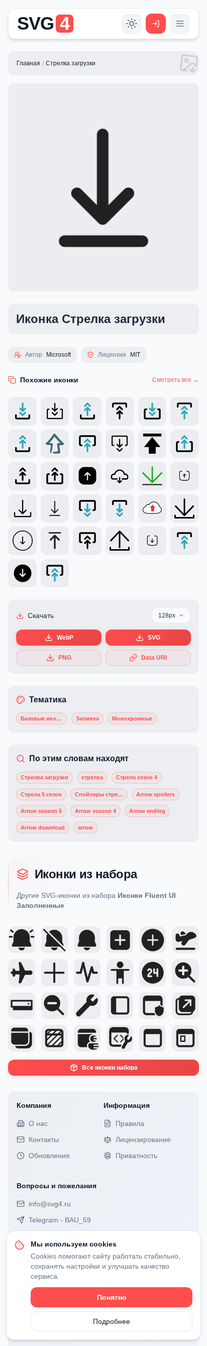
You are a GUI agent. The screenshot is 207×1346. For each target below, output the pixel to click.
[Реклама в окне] (185, 1038)
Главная (28, 63)
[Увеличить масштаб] (185, 972)
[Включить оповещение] (21, 939)
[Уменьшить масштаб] (54, 1005)
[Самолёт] (21, 972)
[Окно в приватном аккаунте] (87, 1038)
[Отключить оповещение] (54, 939)
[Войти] (156, 24)
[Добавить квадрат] (120, 939)
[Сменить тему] (132, 24)
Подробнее (111, 1321)
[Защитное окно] (152, 1005)
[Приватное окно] (54, 1038)
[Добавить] (54, 972)
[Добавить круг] (152, 939)
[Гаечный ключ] (87, 1005)
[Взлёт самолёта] (185, 939)
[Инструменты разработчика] (120, 1038)
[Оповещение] (87, 939)
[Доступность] (120, 972)
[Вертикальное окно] (120, 1005)
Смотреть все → (175, 379)
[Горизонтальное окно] (152, 1038)
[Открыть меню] (180, 24)
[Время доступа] (152, 972)
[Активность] (87, 972)
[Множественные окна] (21, 1038)
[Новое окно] (185, 1005)
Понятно (112, 1297)
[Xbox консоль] (21, 1005)
